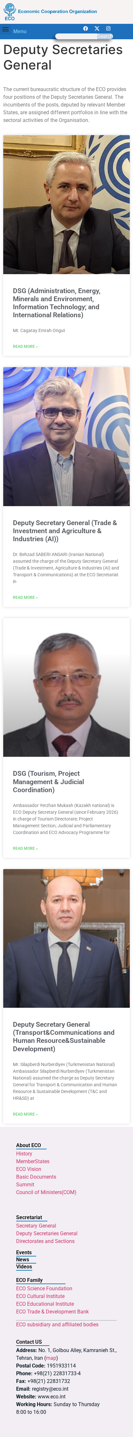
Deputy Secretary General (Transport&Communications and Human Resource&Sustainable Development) (64, 1037)
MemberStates (32, 1161)
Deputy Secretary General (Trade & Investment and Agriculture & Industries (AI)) (65, 531)
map (51, 1358)
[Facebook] (85, 28)
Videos (24, 1267)
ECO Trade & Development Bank (52, 1312)
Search (105, 36)
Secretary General (36, 1226)
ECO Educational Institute (45, 1304)
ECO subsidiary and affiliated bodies (57, 1324)
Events (24, 1252)
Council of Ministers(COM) (46, 1192)
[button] (5, 29)
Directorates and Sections (45, 1241)
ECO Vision (28, 1169)
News (22, 1259)
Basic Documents (36, 1177)
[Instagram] (108, 28)
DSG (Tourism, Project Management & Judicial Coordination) (48, 781)
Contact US (29, 1342)
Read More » (25, 346)
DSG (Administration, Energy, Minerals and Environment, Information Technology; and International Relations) (56, 303)
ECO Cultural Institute (40, 1296)
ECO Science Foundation (44, 1288)
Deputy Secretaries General (46, 1233)
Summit (25, 1185)
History (24, 1154)
